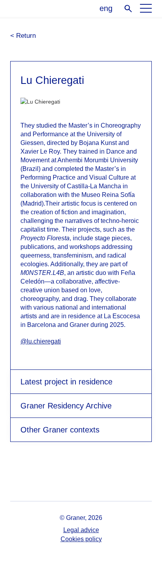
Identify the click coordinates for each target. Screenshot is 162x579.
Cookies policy (81, 539)
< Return (23, 35)
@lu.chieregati (40, 341)
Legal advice (81, 530)
